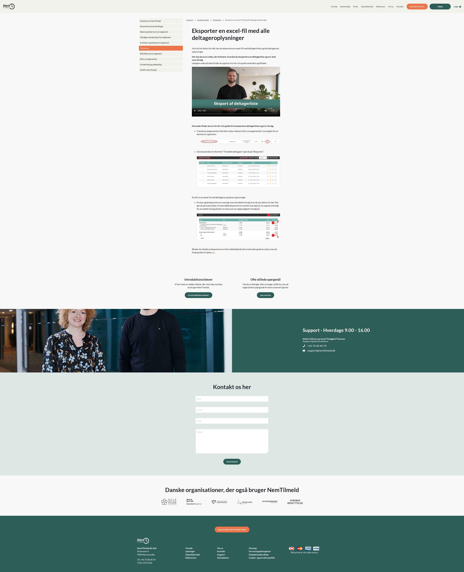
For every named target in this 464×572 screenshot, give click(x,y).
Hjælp (440, 6)
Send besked (232, 461)
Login (456, 6)
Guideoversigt (203, 20)
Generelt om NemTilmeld (150, 21)
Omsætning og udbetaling (151, 64)
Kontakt (399, 6)
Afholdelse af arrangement (151, 53)
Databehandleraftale (259, 554)
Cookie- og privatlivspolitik (262, 558)
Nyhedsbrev (223, 558)
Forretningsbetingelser (260, 551)
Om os (391, 6)
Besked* (200, 432)
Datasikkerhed (367, 6)
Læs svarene (265, 295)
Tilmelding (144, 48)
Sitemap (253, 548)
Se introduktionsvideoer (198, 295)
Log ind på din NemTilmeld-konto (232, 529)
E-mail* (200, 410)
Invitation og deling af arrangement (154, 43)
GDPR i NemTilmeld (148, 70)
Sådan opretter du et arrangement (154, 32)
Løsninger (190, 551)
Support (190, 20)
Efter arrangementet (148, 59)
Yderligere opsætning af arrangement (155, 37)
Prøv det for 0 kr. (417, 6)
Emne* (199, 421)
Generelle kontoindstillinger (151, 26)
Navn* (199, 399)
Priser (355, 6)
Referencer (380, 6)
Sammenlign (345, 6)
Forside (334, 6)
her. (213, 252)
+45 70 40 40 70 (316, 345)
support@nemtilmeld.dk (321, 350)
